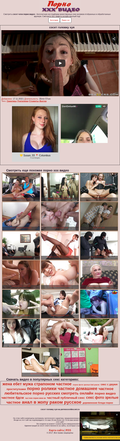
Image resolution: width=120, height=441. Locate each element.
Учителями (22, 101)
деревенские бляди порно (98, 403)
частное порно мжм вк (35, 398)
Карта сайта (56, 430)
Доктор (43, 101)
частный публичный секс (66, 397)
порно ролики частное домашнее (62, 388)
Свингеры (12, 101)
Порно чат (66, 20)
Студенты (34, 101)
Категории (54, 20)
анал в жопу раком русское (51, 402)
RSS (68, 430)
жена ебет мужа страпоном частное (37, 384)
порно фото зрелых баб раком (86, 385)
